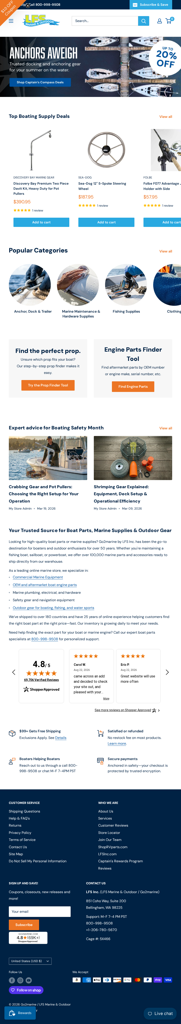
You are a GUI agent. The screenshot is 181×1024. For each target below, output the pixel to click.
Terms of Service (22, 839)
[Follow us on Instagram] (20, 980)
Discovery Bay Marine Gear (33, 177)
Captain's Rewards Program (120, 861)
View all (166, 116)
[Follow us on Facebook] (12, 980)
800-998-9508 (44, 639)
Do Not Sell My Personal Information (37, 861)
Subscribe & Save (154, 4)
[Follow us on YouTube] (29, 980)
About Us (105, 811)
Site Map (16, 854)
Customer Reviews (113, 825)
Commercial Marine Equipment (38, 577)
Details (60, 737)
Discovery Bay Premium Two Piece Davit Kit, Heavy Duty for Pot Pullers (41, 188)
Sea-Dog (85, 177)
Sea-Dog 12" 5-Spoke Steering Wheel (102, 186)
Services (105, 818)
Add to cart (41, 222)
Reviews (104, 868)
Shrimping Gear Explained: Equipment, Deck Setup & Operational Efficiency (121, 494)
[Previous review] (14, 673)
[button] (13, 13)
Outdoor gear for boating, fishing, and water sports (53, 607)
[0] (168, 21)
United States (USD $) (26, 961)
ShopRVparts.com (112, 847)
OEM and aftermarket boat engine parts (45, 584)
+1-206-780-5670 (101, 930)
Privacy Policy (20, 832)
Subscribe (23, 924)
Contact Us (18, 847)
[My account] (159, 21)
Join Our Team (109, 839)
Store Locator (109, 832)
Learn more (117, 743)
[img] (41, 673)
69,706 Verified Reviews (41, 680)
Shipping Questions (24, 811)
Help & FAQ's (19, 818)
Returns (15, 825)
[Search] (143, 21)
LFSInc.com (107, 854)
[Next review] (167, 673)
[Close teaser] (28, 6)
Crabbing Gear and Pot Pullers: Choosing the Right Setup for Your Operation (44, 494)
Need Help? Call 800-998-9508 (34, 4)
